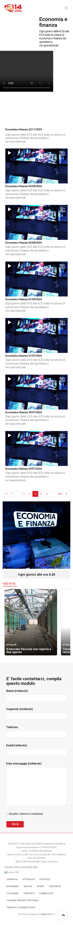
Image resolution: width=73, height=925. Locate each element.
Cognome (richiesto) (19, 709)
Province (55, 886)
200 (59, 493)
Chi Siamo (13, 893)
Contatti (29, 893)
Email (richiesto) (16, 745)
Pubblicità (46, 893)
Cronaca (12, 879)
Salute (28, 886)
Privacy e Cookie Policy (21, 907)
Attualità (29, 879)
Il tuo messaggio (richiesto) (23, 763)
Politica (45, 879)
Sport (40, 886)
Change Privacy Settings (22, 900)
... (18, 493)
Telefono (12, 727)
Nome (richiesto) (17, 691)
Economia (13, 886)
